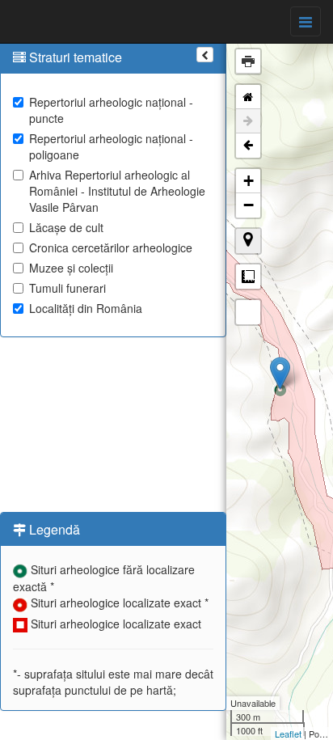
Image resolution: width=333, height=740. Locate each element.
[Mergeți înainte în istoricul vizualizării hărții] (248, 121)
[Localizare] (248, 241)
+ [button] (248, 181)
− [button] (248, 205)
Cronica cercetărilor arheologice (110, 247)
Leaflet (288, 733)
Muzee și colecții (71, 268)
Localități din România (85, 308)
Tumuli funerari (67, 288)
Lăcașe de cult (66, 227)
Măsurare (248, 276)
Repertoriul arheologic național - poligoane (111, 146)
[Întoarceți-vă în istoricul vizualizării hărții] (248, 145)
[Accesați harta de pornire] (248, 97)
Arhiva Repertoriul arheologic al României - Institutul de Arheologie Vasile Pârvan (117, 191)
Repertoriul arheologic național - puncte (111, 110)
